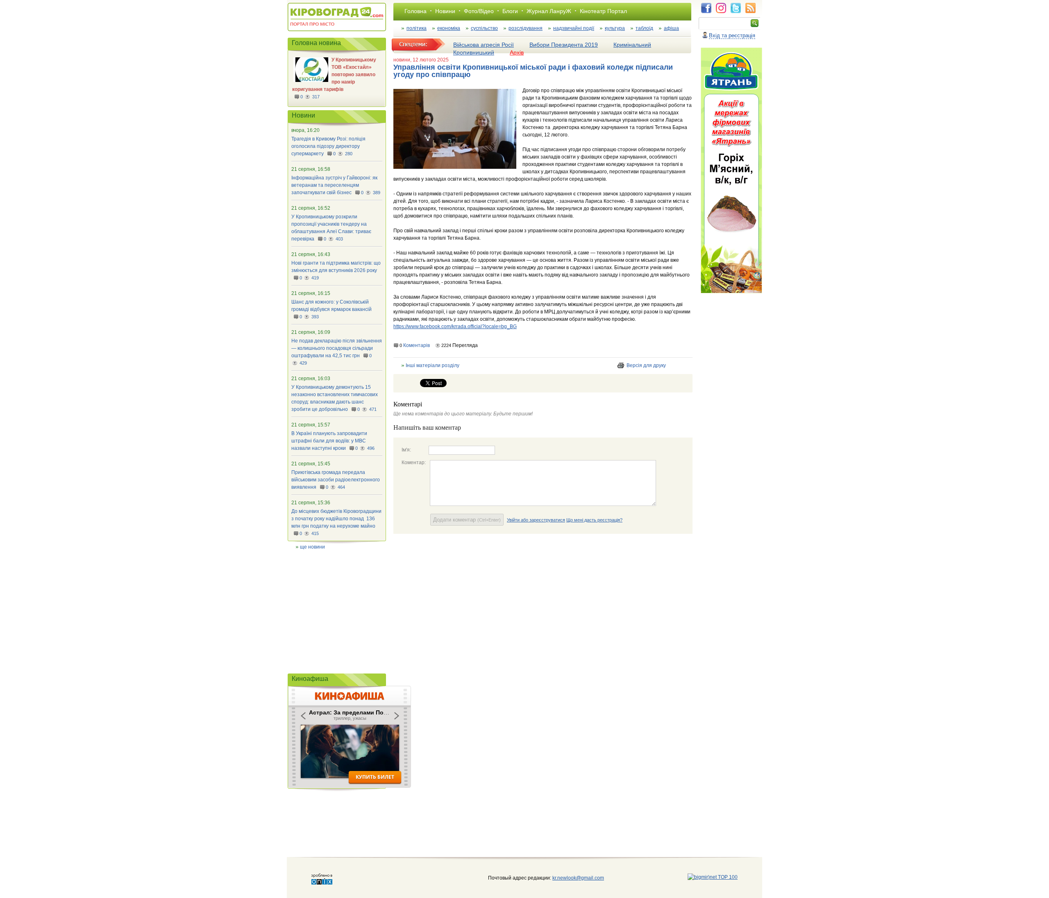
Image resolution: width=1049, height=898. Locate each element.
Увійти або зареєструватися (536, 519)
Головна (415, 11)
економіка (448, 28)
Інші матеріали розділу (432, 365)
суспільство (484, 28)
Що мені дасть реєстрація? (594, 519)
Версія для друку (646, 365)
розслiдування (526, 28)
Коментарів (416, 345)
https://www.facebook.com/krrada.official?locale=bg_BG (455, 326)
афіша (671, 28)
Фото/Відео (479, 11)
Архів (517, 52)
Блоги (510, 11)
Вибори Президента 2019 (563, 44)
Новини (445, 11)
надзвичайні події (573, 28)
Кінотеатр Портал (603, 11)
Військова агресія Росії (483, 44)
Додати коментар (467, 520)
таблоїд (644, 28)
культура (615, 28)
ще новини (312, 547)
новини (401, 60)
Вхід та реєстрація (732, 35)
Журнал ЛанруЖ (549, 11)
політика (416, 28)
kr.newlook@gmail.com (569, 878)
